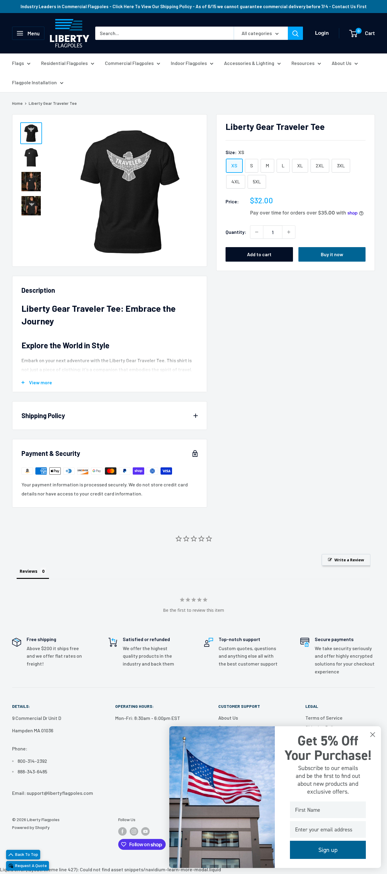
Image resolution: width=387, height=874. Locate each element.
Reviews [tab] (28, 571)
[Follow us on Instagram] (134, 831)
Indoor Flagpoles (189, 63)
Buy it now (332, 254)
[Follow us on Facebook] (122, 831)
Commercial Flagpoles (129, 63)
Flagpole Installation (34, 82)
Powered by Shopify (31, 827)
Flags (18, 63)
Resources (302, 63)
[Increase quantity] (288, 232)
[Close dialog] (372, 734)
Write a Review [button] (349, 560)
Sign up (327, 850)
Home (17, 103)
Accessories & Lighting (249, 63)
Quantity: (236, 232)
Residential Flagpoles (64, 63)
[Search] (295, 33)
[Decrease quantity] (256, 232)
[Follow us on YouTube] (145, 831)
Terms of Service (324, 718)
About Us (341, 63)
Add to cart (259, 254)
